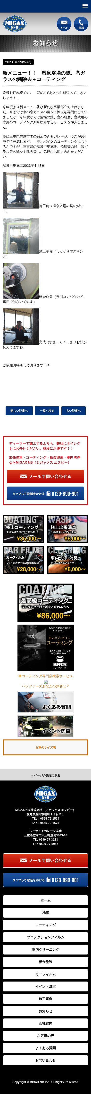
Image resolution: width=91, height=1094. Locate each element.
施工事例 (45, 999)
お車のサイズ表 (45, 747)
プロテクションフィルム (45, 937)
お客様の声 (45, 1036)
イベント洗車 (45, 986)
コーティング (45, 925)
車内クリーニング (45, 949)
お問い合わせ (45, 1060)
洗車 (45, 912)
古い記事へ (73, 410)
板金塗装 (45, 962)
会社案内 (45, 1023)
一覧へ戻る (47, 410)
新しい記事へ (19, 410)
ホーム (46, 900)
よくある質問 (45, 1048)
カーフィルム (45, 974)
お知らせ (45, 1011)
